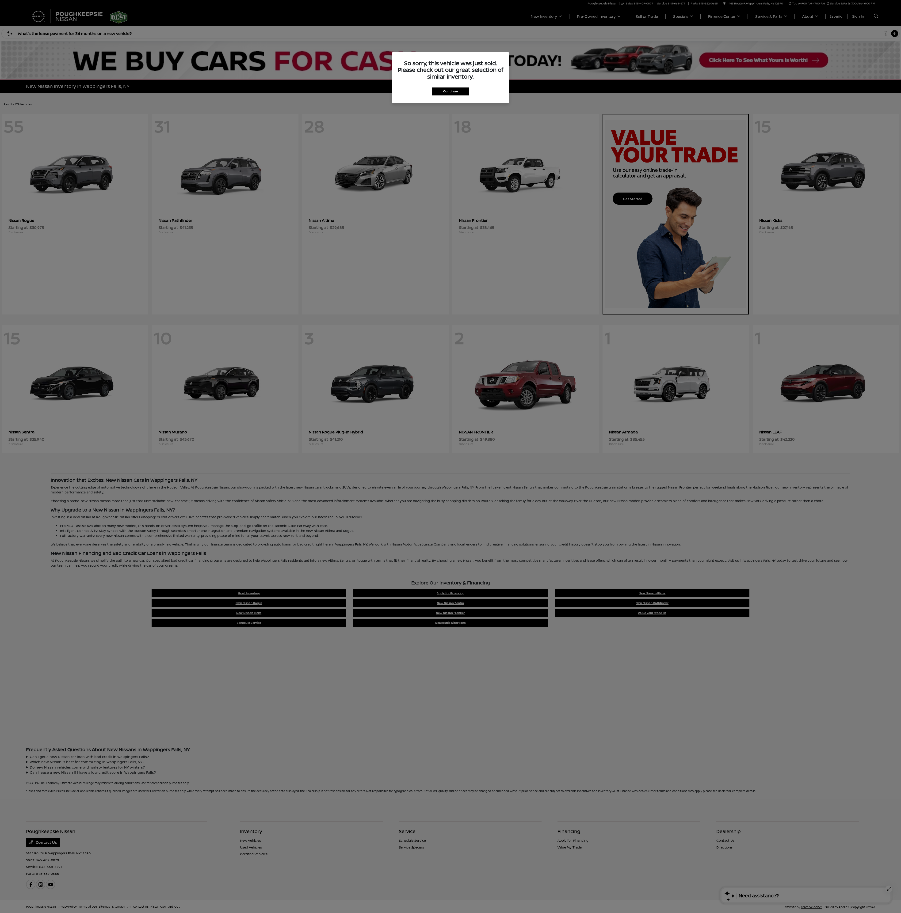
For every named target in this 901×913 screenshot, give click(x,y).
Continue (450, 91)
